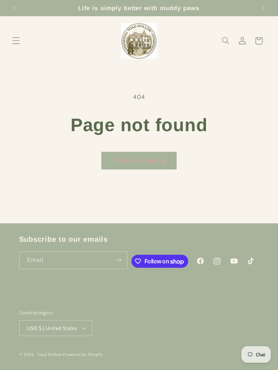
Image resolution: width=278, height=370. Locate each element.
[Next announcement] (263, 8)
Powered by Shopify (83, 354)
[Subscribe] (118, 260)
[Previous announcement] (14, 8)
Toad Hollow (49, 354)
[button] (16, 41)
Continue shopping (139, 160)
